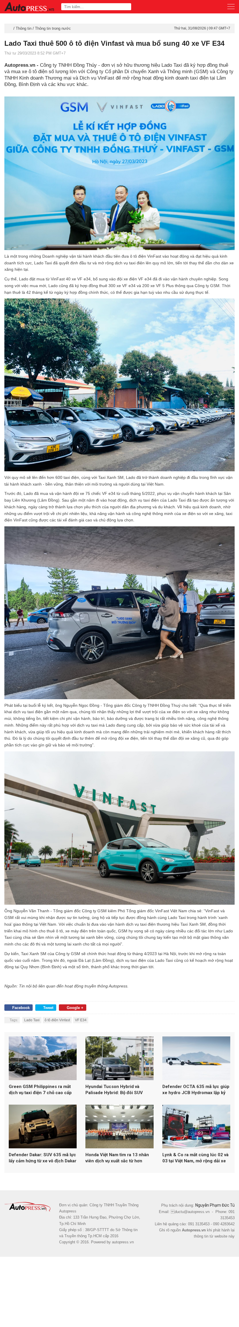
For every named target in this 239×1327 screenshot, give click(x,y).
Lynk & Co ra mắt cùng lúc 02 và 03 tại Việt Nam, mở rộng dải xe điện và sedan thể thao (195, 1158)
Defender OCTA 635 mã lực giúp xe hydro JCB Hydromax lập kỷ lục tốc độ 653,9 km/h (195, 1090)
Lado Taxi (32, 1020)
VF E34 (81, 1020)
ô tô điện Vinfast (57, 1020)
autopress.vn (123, 1242)
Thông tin (23, 28)
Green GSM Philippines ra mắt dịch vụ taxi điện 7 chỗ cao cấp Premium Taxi (40, 1090)
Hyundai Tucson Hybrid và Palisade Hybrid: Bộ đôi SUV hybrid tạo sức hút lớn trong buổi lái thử (118, 1090)
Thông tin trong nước (53, 28)
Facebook (21, 1008)
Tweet (48, 1008)
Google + (75, 1008)
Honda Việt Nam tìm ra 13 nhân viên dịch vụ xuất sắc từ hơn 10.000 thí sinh (117, 1158)
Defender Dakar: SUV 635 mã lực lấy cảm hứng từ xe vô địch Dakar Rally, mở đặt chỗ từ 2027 (42, 1158)
